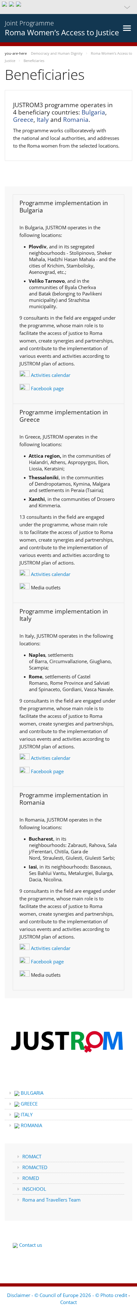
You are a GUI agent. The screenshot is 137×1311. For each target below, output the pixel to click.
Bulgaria (93, 112)
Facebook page (47, 388)
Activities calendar (50, 375)
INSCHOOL (34, 1189)
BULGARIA (31, 1093)
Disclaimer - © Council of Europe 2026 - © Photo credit (67, 1295)
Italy (43, 119)
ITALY (25, 1114)
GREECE (28, 1103)
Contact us (30, 1245)
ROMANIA (30, 1125)
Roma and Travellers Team (51, 1200)
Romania (76, 119)
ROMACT (31, 1156)
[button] (68, 7)
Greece (23, 119)
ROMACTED (34, 1167)
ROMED (30, 1178)
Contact (68, 1302)
